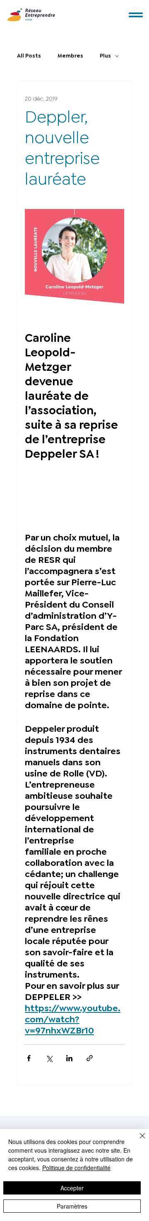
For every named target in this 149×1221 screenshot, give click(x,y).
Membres (70, 55)
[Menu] (136, 15)
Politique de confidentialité (76, 1167)
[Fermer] (137, 1141)
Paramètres (72, 1206)
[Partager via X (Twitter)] (49, 1058)
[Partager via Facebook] (29, 1058)
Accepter (72, 1188)
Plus (105, 55)
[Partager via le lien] (90, 1058)
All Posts (29, 55)
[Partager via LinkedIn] (69, 1058)
